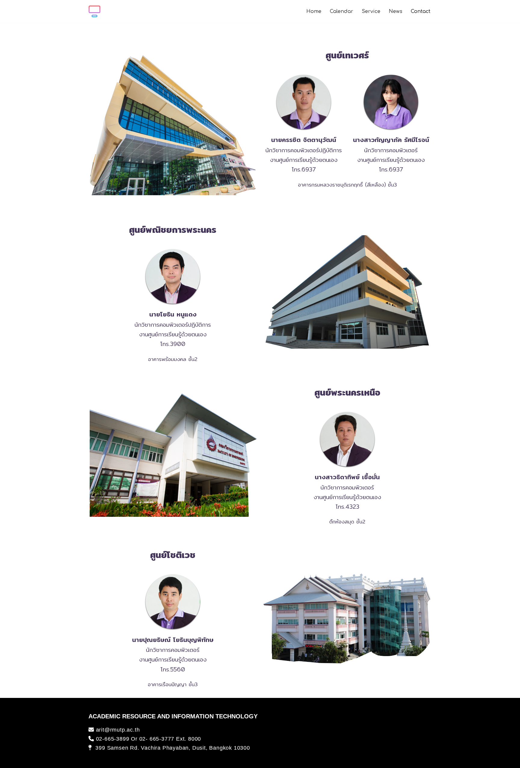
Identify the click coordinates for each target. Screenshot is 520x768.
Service (371, 11)
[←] (94, 11)
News (395, 11)
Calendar (341, 11)
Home (313, 11)
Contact (420, 11)
